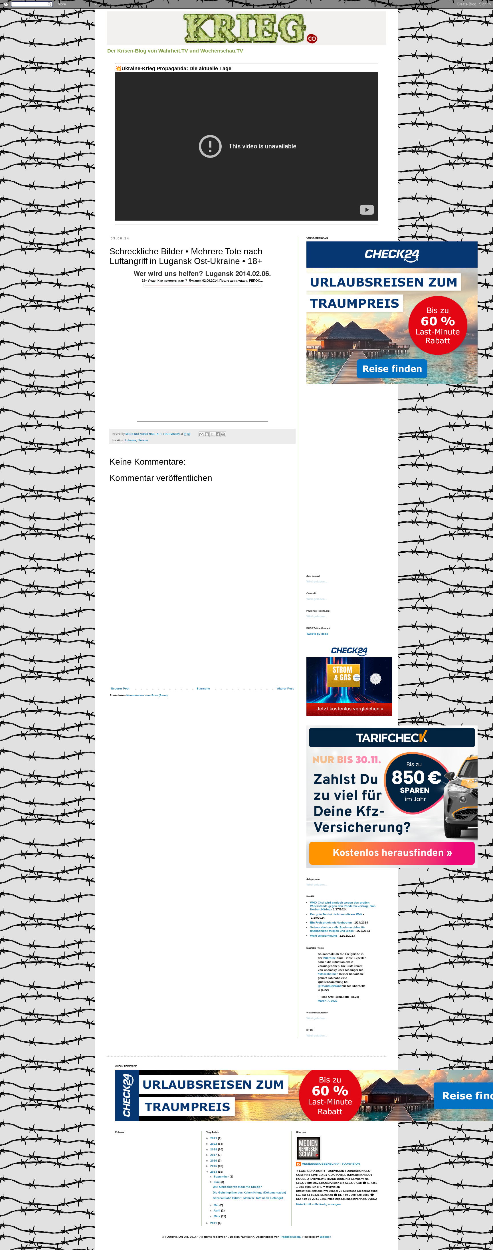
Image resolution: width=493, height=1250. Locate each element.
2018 (214, 1149)
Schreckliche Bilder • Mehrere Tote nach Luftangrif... (249, 1197)
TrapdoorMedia (290, 1236)
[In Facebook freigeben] (218, 434)
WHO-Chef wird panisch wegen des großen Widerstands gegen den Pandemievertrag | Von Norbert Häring (342, 906)
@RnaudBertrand (330, 985)
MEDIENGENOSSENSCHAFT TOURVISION (331, 1163)
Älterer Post (285, 688)
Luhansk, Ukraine (136, 440)
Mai (216, 1205)
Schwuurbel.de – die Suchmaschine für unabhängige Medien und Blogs (337, 929)
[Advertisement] (202, 645)
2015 (214, 1166)
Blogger (325, 1236)
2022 (214, 1143)
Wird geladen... (316, 581)
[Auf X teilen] (212, 434)
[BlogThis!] (207, 434)
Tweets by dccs (317, 633)
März (217, 1216)
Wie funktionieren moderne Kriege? (237, 1186)
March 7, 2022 (328, 1000)
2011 (214, 1223)
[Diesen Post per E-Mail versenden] (201, 434)
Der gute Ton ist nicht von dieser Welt (336, 914)
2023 (214, 1138)
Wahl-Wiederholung (323, 935)
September (222, 1176)
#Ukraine (329, 957)
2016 (214, 1160)
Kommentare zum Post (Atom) (146, 695)
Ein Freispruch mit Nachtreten (331, 922)
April (217, 1210)
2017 (214, 1154)
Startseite (203, 688)
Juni (217, 1182)
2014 (214, 1171)
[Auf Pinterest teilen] (223, 434)
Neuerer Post (120, 688)
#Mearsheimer (328, 973)
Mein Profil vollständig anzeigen (318, 1204)
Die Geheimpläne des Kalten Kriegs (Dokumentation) (249, 1192)
